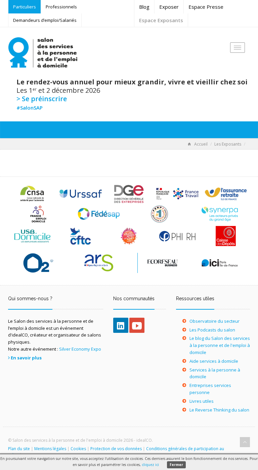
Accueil (201, 144)
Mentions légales (50, 449)
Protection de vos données (116, 449)
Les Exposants (227, 144)
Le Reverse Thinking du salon (219, 410)
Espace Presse (205, 6)
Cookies (78, 449)
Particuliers (24, 7)
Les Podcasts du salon (212, 330)
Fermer (176, 464)
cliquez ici (150, 464)
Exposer (169, 6)
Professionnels (61, 7)
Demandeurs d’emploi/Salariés (45, 20)
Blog (144, 6)
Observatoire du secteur (214, 321)
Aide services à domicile (213, 361)
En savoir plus (26, 358)
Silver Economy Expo (80, 349)
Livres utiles (201, 401)
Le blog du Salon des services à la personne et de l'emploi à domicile (219, 345)
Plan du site (19, 449)
